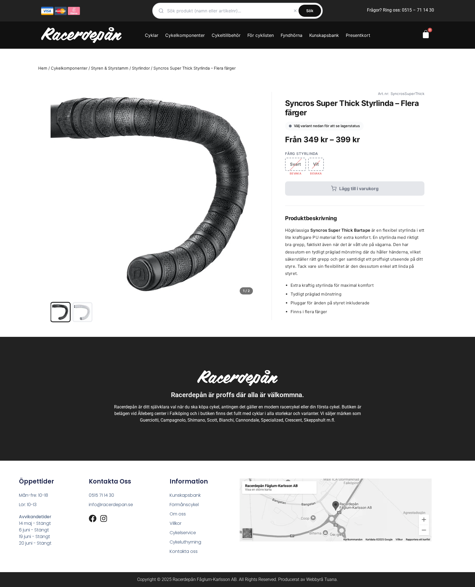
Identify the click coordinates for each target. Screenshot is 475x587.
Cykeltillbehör (226, 35)
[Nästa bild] (247, 194)
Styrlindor (141, 68)
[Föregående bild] (59, 194)
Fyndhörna (291, 35)
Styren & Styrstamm (109, 68)
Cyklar (151, 35)
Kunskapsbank (324, 35)
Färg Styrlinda (301, 153)
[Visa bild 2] (82, 312)
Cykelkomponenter (185, 35)
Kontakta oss (184, 551)
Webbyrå (314, 579)
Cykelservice (183, 532)
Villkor (175, 523)
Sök (309, 10)
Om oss (178, 514)
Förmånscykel (184, 504)
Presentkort (358, 35)
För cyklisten (260, 35)
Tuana (330, 579)
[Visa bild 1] (60, 312)
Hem (42, 68)
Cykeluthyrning (185, 542)
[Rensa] (295, 11)
